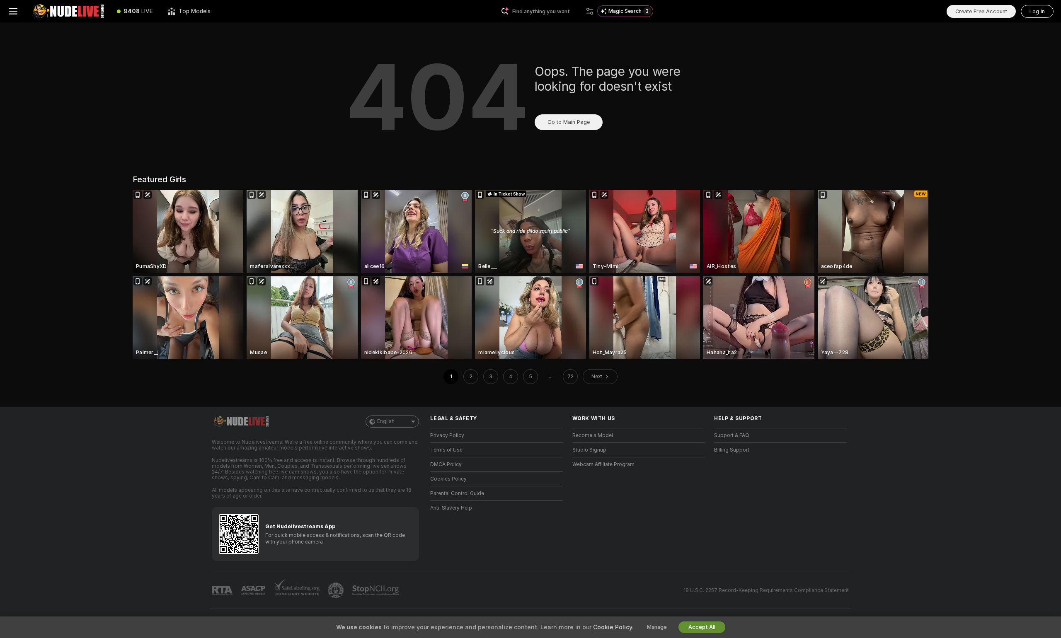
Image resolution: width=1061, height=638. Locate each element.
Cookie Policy (612, 627)
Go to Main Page (568, 122)
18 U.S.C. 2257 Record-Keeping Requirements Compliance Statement (766, 590)
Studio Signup (589, 450)
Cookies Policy (448, 479)
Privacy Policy (447, 435)
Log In (1037, 11)
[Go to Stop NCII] (376, 590)
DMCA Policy (446, 464)
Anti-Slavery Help (451, 508)
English (386, 421)
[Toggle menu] (13, 11)
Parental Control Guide (457, 493)
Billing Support (731, 450)
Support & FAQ (731, 435)
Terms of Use (446, 450)
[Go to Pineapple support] (336, 590)
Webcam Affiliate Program (603, 464)
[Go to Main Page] (68, 11)
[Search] (590, 11)
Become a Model (592, 435)
